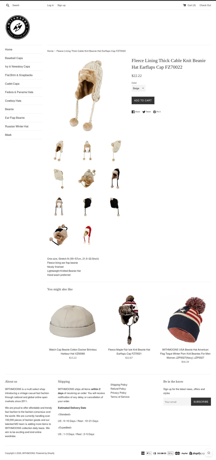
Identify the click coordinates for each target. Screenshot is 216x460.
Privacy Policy (118, 392)
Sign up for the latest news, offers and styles (184, 391)
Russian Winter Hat (16, 126)
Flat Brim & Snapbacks (19, 75)
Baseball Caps (14, 58)
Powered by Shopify (45, 453)
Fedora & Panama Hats (19, 92)
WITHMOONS (28, 453)
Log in (50, 5)
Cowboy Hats (13, 101)
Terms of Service (120, 396)
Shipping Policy (119, 384)
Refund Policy (118, 388)
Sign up (62, 5)
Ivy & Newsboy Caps (17, 66)
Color (134, 82)
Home (8, 49)
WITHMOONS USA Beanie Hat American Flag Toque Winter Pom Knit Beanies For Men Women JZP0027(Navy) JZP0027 (185, 353)
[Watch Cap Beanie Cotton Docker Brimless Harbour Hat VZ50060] (72, 320)
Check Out (205, 5)
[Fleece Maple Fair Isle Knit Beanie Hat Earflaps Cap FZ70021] (129, 320)
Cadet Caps (12, 84)
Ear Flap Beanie (15, 118)
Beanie (9, 109)
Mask (8, 135)
